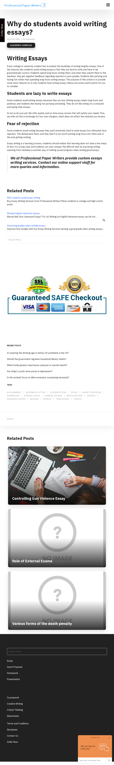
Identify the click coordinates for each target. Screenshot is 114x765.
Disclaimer (12, 729)
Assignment (14, 392)
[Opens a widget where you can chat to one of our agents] (95, 749)
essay (74, 392)
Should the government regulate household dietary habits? (36, 359)
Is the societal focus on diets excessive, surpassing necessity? (38, 377)
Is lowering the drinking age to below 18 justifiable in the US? (38, 353)
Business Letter (35, 392)
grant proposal (92, 392)
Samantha (30, 39)
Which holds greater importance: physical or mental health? (37, 365)
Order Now (12, 741)
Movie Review (75, 395)
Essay (10, 660)
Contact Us (12, 735)
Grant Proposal (14, 667)
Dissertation (13, 716)
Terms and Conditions (18, 723)
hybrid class (32, 395)
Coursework (13, 697)
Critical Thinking (15, 709)
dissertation (58, 392)
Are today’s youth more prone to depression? (29, 371)
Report (91, 395)
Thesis (78, 399)
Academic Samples (21, 45)
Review (34, 399)
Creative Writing (15, 703)
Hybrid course (53, 395)
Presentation (13, 679)
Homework (13, 395)
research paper (16, 399)
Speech (47, 399)
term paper (62, 399)
